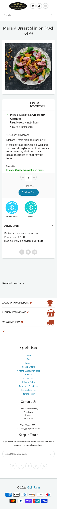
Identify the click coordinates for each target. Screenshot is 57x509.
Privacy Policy (28, 382)
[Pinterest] (28, 466)
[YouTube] (44, 466)
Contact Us (28, 378)
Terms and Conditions (28, 386)
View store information (21, 126)
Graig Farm (33, 487)
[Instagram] (36, 466)
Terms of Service (28, 390)
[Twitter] (13, 466)
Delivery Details (11, 225)
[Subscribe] (50, 454)
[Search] (52, 14)
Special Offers (28, 367)
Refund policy (28, 394)
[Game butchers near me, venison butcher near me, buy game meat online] (28, 66)
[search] (28, 15)
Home (28, 355)
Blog (29, 359)
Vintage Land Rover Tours (28, 370)
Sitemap (28, 374)
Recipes (28, 363)
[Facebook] (21, 466)
